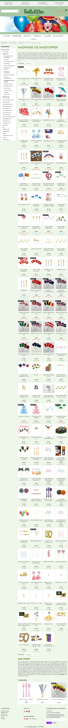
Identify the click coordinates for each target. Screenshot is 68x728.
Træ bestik (24, 290)
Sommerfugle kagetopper (61, 184)
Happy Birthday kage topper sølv (49, 458)
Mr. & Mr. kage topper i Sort (36, 396)
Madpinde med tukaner (24, 458)
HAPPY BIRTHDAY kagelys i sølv (36, 184)
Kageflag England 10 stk (24, 313)
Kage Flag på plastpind (36, 270)
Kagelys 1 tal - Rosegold (49, 583)
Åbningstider (4, 712)
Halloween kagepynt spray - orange (61, 459)
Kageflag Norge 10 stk (36, 313)
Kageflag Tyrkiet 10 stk (36, 291)
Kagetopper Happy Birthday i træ (48, 249)
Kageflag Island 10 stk (61, 334)
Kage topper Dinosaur (61, 227)
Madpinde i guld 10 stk (36, 79)
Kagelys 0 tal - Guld (24, 603)
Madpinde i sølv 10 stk (24, 100)
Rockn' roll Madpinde (36, 205)
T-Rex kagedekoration (48, 437)
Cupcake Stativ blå (23, 416)
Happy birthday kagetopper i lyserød (48, 480)
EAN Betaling (4, 715)
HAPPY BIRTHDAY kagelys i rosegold (36, 500)
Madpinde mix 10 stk (48, 120)
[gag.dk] (34, 12)
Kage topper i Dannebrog (24, 270)
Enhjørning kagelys (36, 541)
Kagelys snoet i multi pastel (36, 562)
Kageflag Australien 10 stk (49, 291)
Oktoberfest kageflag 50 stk (23, 184)
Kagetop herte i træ (36, 520)
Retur (2, 717)
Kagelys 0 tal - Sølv (61, 582)
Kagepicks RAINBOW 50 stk (48, 375)
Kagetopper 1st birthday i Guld (61, 375)
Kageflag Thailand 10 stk (61, 313)
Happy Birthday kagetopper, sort (49, 396)
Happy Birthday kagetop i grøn (48, 520)
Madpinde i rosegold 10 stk (61, 120)
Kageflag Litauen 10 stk (36, 100)
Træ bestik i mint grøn (49, 270)
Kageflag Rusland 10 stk (48, 163)
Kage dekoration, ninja (24, 437)
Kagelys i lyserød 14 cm (61, 541)
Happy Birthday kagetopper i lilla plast (61, 521)
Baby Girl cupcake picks (36, 583)
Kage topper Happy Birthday (61, 141)
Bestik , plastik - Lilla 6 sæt (49, 500)
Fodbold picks (49, 624)
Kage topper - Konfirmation (36, 227)
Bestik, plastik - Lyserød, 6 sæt (61, 79)
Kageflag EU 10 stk (36, 354)
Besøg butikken (5, 711)
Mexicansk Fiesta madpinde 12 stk (49, 79)
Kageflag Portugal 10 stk (24, 354)
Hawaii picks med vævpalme (61, 417)
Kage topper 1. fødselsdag (61, 249)
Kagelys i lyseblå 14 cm (23, 562)
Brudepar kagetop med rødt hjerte (48, 184)
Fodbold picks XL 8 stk (36, 624)
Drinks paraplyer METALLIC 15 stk (61, 100)
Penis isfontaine (48, 561)
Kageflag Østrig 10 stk (48, 334)
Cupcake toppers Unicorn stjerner (49, 205)
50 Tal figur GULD (24, 644)
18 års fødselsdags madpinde (23, 227)
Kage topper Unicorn (61, 205)
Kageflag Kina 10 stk (49, 99)
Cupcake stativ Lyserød (36, 417)
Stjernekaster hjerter (24, 141)
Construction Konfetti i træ (36, 645)
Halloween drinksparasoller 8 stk (61, 501)
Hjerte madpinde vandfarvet (36, 479)
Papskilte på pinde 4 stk (24, 79)
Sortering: (21, 63)
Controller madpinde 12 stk (23, 479)
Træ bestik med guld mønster (36, 458)
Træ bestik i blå (61, 269)
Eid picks (36, 375)
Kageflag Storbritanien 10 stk (61, 292)
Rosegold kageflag (61, 163)
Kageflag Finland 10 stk (36, 163)
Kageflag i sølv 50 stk (36, 437)
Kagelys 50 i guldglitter (48, 541)
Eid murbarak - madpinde (24, 500)
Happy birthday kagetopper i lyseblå (61, 480)
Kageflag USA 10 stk (36, 333)
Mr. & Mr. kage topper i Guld (24, 396)
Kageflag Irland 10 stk (23, 334)
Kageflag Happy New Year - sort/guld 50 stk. (24, 625)
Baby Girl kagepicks (61, 561)
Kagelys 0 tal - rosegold (48, 603)
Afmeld (54, 722)
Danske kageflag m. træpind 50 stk (23, 120)
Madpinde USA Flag (48, 140)
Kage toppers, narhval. (49, 417)
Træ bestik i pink (24, 163)
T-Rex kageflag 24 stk (61, 437)
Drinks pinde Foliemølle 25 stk (24, 375)
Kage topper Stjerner (23, 249)
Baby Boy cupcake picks (36, 141)
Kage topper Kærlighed (48, 227)
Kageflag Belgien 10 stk (48, 313)
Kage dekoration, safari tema (36, 120)
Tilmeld (49, 722)
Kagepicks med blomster (24, 541)
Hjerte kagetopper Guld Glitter (61, 396)
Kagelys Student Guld (24, 583)
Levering (3, 718)
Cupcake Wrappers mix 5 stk (61, 354)
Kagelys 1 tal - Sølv (36, 603)
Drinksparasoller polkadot (24, 520)
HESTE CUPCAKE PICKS (24, 204)
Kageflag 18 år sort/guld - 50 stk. (61, 603)
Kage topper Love (36, 249)
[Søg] (18, 11)
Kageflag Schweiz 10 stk (49, 354)
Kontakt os (4, 714)
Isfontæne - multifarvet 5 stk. (48, 645)
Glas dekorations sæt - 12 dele (61, 624)
